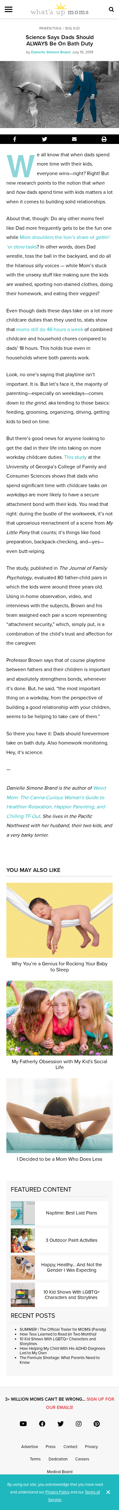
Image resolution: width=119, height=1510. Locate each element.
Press (51, 1446)
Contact (70, 1446)
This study (75, 457)
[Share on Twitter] (45, 139)
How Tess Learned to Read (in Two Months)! (58, 1334)
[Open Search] (111, 9)
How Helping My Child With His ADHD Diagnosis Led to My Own (62, 1351)
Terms (35, 1459)
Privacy (91, 1446)
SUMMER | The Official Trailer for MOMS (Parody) (63, 1329)
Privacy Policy (57, 1492)
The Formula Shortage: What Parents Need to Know (60, 1360)
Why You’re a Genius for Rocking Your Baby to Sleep (60, 967)
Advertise (29, 1446)
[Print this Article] (104, 139)
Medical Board (59, 1471)
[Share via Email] (74, 139)
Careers (82, 1459)
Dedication (58, 1459)
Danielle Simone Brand (50, 52)
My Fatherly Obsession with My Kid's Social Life (59, 1065)
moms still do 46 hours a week (49, 329)
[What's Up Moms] (59, 14)
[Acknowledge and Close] (108, 1492)
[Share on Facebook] (15, 139)
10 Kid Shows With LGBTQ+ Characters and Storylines (58, 1341)
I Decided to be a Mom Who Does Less (59, 1159)
